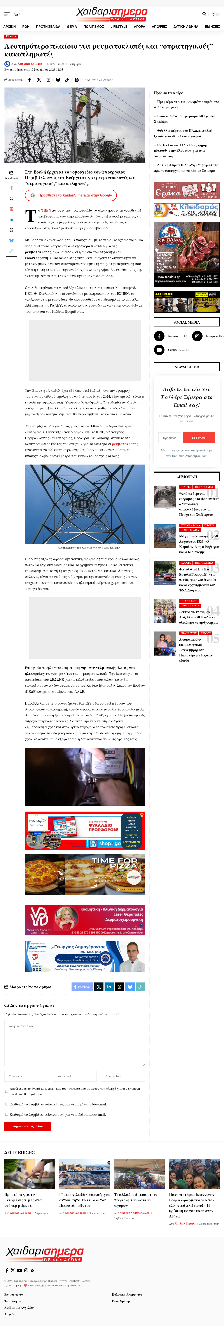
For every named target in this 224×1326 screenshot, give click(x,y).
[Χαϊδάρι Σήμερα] (112, 14)
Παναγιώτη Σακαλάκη (68, 1285)
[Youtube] (171, 350)
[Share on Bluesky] (57, 79)
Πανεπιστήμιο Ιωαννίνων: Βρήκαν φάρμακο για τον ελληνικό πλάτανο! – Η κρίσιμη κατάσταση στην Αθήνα (192, 1205)
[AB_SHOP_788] (85, 830)
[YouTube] (19, 1270)
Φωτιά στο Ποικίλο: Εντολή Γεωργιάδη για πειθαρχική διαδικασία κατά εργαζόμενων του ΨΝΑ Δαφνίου (197, 580)
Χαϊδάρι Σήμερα (30, 63)
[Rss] (32, 1270)
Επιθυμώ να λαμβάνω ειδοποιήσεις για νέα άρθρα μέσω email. (58, 1114)
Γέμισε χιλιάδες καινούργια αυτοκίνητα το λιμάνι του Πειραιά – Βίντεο (84, 1200)
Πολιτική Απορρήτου (186, 456)
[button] (8, 14)
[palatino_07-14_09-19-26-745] (85, 874)
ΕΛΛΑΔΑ (11, 36)
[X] (12, 1270)
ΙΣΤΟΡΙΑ (186, 487)
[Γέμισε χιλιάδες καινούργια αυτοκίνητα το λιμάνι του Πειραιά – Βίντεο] (84, 1174)
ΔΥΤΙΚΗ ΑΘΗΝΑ (190, 525)
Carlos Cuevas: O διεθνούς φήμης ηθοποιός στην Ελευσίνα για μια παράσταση (180, 150)
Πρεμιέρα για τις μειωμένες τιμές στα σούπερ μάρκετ (23, 1200)
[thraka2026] (187, 190)
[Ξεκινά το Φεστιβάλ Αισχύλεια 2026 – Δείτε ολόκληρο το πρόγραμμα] (165, 611)
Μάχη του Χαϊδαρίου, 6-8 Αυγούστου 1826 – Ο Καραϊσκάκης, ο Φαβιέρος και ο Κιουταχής (199, 543)
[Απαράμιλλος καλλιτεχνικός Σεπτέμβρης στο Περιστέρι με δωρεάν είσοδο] (165, 643)
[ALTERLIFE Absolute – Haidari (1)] (187, 301)
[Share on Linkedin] (11, 219)
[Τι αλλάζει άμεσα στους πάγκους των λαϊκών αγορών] (139, 1174)
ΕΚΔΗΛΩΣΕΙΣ (189, 633)
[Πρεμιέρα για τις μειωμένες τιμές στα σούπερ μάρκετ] (29, 1174)
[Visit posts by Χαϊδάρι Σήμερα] (7, 64)
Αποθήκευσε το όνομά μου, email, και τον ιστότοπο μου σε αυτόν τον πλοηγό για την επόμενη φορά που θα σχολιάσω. (75, 1091)
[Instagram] (26, 1270)
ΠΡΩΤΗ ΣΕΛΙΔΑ (204, 487)
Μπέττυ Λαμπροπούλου (135, 1213)
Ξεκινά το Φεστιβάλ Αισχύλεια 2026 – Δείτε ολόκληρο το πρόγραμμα (198, 617)
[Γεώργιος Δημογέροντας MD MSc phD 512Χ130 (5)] (85, 956)
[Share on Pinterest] (11, 209)
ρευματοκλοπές (125, 443)
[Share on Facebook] (29, 79)
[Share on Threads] (48, 79)
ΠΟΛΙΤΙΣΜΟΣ (189, 601)
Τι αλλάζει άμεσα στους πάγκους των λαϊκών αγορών (136, 1200)
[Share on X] (39, 79)
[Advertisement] (85, 350)
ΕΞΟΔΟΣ (206, 633)
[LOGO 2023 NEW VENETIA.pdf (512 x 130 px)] (85, 919)
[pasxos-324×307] (187, 253)
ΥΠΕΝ (46, 210)
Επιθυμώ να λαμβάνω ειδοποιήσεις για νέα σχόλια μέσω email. (58, 1104)
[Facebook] (171, 336)
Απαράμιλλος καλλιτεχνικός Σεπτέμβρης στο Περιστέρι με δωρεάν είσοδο (196, 650)
